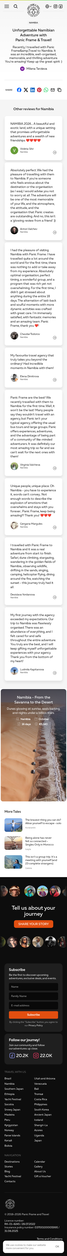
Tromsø (38, 1094)
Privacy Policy (35, 1025)
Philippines (40, 1104)
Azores (38, 1130)
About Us (40, 1171)
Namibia (9, 1083)
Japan (38, 1140)
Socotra (9, 1104)
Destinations (12, 1161)
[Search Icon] (15, 6)
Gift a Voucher (42, 1176)
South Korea (41, 1109)
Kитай (8, 1140)
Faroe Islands (12, 1135)
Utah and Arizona (44, 1078)
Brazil (7, 1078)
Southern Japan (13, 1088)
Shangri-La (41, 1125)
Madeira (9, 1114)
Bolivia (8, 1145)
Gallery (38, 1166)
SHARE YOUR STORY (33, 924)
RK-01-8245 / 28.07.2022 (19, 1224)
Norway (9, 1130)
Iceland (38, 1120)
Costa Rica (40, 1099)
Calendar (39, 1161)
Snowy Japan (12, 1109)
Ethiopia (9, 1094)
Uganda (39, 1135)
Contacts (9, 1181)
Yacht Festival (12, 1099)
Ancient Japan (43, 1114)
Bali (36, 1088)
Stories (8, 1166)
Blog (7, 1171)
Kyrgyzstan (11, 1125)
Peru (7, 1120)
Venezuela (40, 1083)
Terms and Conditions (50, 1238)
